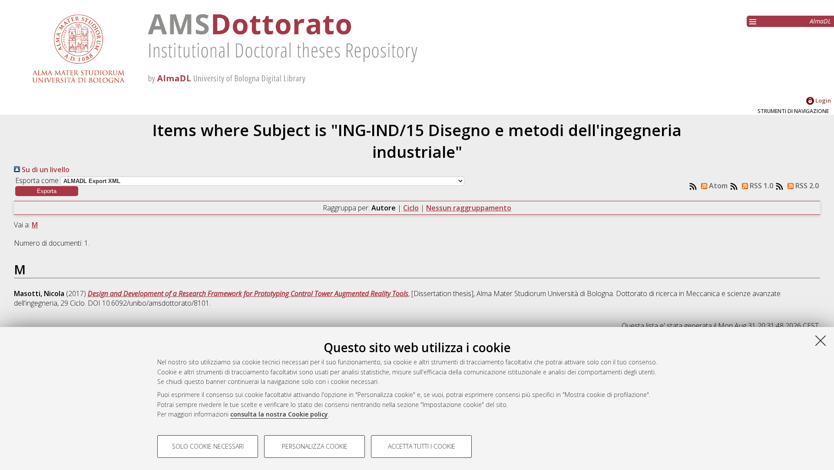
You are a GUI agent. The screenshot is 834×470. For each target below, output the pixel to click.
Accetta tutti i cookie (421, 446)
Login (822, 100)
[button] (46, 191)
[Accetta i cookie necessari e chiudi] (820, 340)
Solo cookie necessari (208, 446)
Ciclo (411, 208)
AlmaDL (820, 21)
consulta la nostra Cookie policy (279, 414)
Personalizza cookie (315, 446)
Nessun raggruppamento (468, 208)
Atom (717, 185)
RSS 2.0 (806, 185)
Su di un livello (45, 169)
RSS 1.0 (760, 185)
